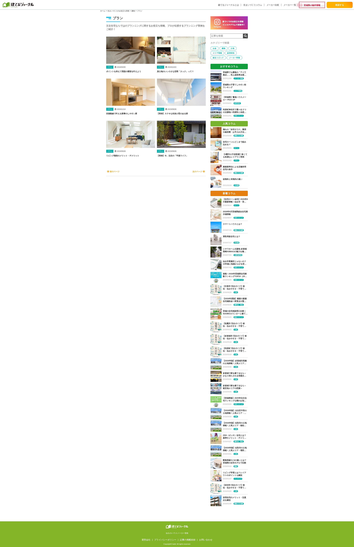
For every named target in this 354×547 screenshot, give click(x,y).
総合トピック (218, 58)
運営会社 (146, 540)
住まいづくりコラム (252, 5)
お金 (214, 48)
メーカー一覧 (290, 5)
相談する (339, 5)
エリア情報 (217, 53)
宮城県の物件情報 (312, 5)
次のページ (197, 171)
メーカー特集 (234, 58)
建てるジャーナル (28, 4)
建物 (223, 48)
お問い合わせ (205, 540)
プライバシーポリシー (165, 540)
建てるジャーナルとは (228, 5)
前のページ (114, 171)
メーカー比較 (273, 5)
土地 (232, 48)
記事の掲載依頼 (187, 540)
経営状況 (231, 53)
